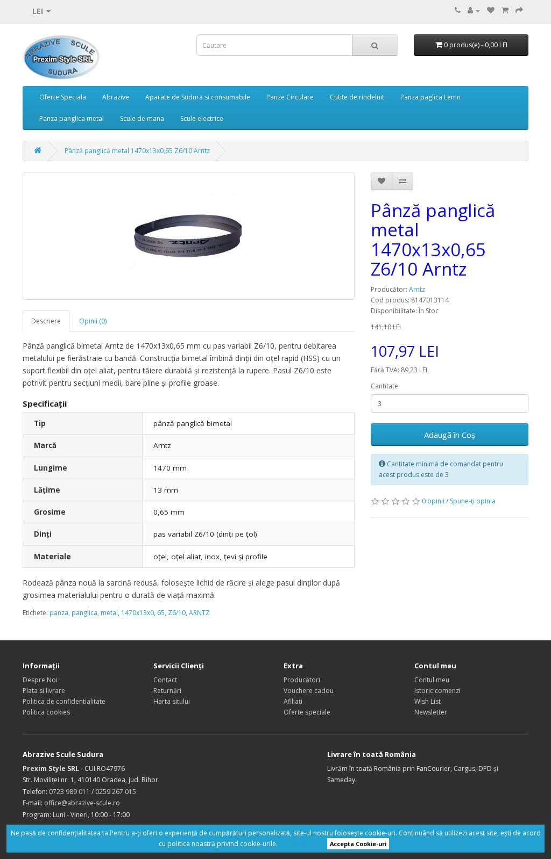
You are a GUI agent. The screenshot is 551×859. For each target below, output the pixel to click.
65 (161, 612)
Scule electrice (201, 118)
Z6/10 (177, 612)
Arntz (417, 289)
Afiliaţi (293, 701)
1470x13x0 (137, 612)
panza (59, 612)
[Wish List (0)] (491, 10)
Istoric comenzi (437, 690)
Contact (165, 679)
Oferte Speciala (62, 97)
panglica (84, 612)
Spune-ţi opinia (473, 501)
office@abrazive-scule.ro (82, 802)
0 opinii (433, 501)
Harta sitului (171, 701)
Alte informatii (300, 843)
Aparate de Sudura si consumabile (197, 97)
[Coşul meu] (504, 10)
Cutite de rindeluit (357, 97)
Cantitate (384, 386)
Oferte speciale (307, 712)
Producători (302, 679)
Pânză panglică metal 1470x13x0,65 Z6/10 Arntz (137, 150)
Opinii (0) (93, 321)
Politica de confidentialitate (64, 701)
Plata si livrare (44, 690)
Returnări (167, 690)
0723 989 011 (69, 791)
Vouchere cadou (309, 690)
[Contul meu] (474, 10)
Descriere (46, 321)
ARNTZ (199, 612)
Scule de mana (142, 118)
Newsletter (430, 712)
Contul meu (431, 679)
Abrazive (115, 97)
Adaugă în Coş (449, 434)
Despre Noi (40, 679)
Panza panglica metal (71, 118)
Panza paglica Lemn (430, 97)
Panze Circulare (290, 97)
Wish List (427, 701)
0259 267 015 (115, 791)
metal (109, 612)
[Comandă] (519, 10)
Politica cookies (46, 712)
